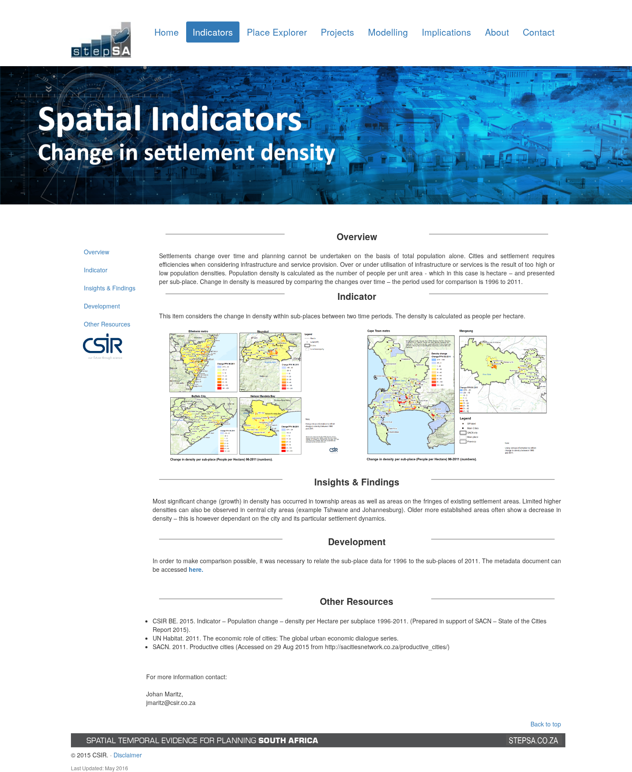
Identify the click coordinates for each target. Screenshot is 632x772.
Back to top (546, 724)
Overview (96, 251)
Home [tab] (166, 31)
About (497, 31)
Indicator (95, 269)
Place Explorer (277, 31)
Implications (446, 31)
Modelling (388, 31)
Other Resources (107, 324)
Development (102, 306)
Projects (337, 31)
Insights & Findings (109, 288)
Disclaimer (128, 755)
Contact (539, 31)
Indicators (213, 31)
